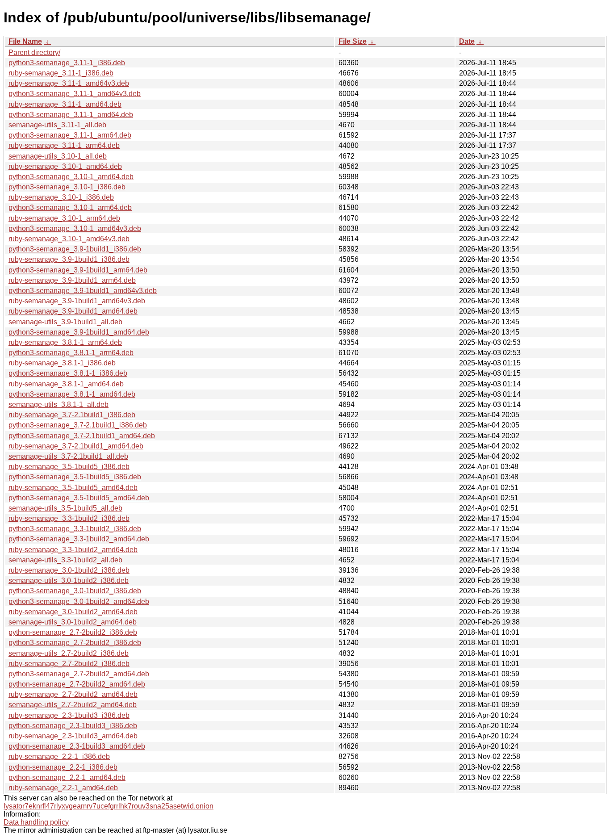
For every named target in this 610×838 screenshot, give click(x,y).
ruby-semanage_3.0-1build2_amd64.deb (73, 612)
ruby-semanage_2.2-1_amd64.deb (63, 788)
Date (467, 41)
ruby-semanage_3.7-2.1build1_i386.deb (71, 415)
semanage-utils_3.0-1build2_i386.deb (68, 580)
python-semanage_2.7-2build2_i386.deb (72, 632)
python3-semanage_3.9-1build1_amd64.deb (78, 332)
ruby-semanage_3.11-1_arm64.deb (64, 145)
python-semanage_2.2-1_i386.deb (62, 767)
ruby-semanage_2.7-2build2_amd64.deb (73, 694)
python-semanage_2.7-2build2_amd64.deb (76, 684)
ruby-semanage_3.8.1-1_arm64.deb (65, 342)
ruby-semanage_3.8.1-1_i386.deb (62, 363)
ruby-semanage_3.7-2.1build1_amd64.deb (75, 446)
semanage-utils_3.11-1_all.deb (57, 125)
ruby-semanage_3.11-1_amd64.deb (64, 104)
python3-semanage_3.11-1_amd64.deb (70, 114)
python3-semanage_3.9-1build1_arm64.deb (77, 270)
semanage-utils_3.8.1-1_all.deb (58, 404)
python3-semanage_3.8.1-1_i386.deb (67, 373)
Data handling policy (36, 822)
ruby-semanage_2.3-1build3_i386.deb (69, 715)
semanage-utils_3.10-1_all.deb (57, 156)
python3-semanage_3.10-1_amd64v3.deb (74, 228)
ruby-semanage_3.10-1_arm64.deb (64, 218)
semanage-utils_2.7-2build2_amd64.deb (72, 704)
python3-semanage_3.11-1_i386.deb (66, 63)
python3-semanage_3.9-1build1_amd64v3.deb (82, 290)
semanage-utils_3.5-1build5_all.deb (65, 508)
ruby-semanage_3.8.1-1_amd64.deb (66, 384)
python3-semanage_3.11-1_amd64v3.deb (74, 93)
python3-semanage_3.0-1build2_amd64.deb (78, 601)
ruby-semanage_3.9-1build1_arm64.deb (72, 280)
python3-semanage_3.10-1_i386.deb (66, 187)
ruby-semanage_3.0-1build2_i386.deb (69, 570)
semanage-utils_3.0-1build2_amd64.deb (72, 622)
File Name (25, 41)
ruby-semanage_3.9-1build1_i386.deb (69, 259)
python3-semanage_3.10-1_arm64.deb (70, 207)
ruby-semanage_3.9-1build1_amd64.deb (73, 311)
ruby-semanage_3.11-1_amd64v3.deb (68, 83)
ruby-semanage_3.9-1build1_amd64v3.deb (76, 301)
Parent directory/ (34, 52)
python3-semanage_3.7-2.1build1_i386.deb (77, 425)
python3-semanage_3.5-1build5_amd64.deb (78, 498)
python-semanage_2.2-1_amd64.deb (66, 777)
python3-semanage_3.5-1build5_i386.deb (74, 477)
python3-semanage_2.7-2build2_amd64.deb (78, 674)
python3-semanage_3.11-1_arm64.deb (69, 135)
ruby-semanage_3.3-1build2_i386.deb (69, 518)
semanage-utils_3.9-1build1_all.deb (65, 322)
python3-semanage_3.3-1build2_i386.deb (74, 528)
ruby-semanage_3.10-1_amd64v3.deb (69, 239)
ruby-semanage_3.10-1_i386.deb (61, 197)
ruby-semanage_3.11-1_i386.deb (60, 73)
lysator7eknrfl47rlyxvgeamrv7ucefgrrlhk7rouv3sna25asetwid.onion (108, 806)
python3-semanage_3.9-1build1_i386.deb (74, 249)
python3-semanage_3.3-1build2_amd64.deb (78, 539)
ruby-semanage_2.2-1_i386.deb (59, 756)
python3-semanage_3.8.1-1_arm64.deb (71, 352)
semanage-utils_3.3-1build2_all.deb (65, 560)
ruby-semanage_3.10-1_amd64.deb (65, 166)
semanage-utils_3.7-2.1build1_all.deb (68, 456)
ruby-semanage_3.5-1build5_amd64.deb (73, 487)
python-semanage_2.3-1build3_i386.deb (72, 725)
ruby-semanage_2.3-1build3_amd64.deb (73, 736)
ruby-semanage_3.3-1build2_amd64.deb (73, 549)
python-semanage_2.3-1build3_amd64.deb (76, 746)
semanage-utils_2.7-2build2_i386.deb (68, 653)
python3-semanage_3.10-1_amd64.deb (71, 176)
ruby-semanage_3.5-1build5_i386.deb (69, 466)
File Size (352, 41)
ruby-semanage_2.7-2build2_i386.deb (69, 663)
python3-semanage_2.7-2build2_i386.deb (74, 642)
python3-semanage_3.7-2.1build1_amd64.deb (81, 436)
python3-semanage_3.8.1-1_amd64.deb (71, 394)
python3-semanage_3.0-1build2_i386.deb (74, 591)
